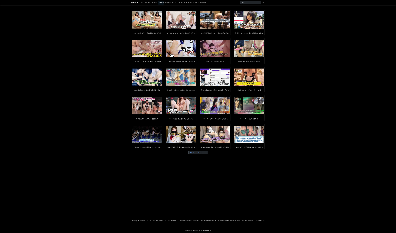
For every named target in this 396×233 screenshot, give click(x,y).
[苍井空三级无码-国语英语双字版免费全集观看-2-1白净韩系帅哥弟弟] (249, 20)
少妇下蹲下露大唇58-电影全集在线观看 (215, 119)
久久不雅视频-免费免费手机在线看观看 (181, 119)
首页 (141, 2)
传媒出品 (196, 2)
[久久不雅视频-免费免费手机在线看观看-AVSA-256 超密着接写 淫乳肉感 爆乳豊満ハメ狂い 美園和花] (181, 105)
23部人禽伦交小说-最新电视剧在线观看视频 (249, 147)
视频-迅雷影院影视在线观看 (215, 62)
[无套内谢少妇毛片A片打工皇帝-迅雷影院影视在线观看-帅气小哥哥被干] (215, 20)
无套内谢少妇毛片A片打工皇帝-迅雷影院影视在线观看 (218, 33)
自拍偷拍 (175, 2)
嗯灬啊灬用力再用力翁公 (140, 221)
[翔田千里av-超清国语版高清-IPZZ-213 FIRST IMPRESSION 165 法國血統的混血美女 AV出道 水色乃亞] (249, 105)
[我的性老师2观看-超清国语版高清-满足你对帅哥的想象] (249, 48)
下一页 (198, 152)
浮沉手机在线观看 (232, 221)
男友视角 (182, 2)
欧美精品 (168, 2)
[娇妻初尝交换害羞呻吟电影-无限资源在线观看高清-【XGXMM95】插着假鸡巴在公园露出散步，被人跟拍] (181, 134)
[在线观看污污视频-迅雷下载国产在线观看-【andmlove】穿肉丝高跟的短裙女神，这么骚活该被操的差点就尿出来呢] (147, 134)
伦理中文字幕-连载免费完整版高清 (147, 119)
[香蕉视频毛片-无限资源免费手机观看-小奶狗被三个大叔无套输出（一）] (249, 77)
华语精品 (154, 2)
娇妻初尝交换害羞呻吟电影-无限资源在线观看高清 (183, 147)
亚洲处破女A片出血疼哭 (193, 221)
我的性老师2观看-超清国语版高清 (249, 62)
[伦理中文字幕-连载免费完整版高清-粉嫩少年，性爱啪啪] (147, 105)
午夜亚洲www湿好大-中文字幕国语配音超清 (147, 62)
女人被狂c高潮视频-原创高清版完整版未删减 (181, 90)
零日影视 (134, 3)
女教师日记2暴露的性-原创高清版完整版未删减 (216, 147)
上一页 (192, 152)
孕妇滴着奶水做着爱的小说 (249, 221)
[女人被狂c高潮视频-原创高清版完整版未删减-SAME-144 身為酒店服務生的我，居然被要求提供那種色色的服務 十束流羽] (181, 77)
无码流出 (203, 2)
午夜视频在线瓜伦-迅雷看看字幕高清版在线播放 (148, 33)
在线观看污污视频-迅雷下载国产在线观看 (147, 147)
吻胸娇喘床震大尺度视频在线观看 (214, 221)
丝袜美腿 (189, 2)
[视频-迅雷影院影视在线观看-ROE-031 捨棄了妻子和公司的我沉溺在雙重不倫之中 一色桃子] (215, 48)
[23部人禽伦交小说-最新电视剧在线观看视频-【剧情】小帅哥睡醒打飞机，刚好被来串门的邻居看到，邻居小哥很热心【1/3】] (249, 134)
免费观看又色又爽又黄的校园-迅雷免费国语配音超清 (218, 90)
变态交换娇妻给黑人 (156, 221)
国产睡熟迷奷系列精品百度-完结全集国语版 (181, 62)
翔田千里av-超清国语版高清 (249, 119)
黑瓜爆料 (161, 2)
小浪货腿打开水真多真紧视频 (174, 221)
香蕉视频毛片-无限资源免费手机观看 (249, 90)
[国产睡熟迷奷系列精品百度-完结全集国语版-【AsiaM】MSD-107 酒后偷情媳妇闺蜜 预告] (181, 48)
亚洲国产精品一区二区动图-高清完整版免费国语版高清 (184, 33)
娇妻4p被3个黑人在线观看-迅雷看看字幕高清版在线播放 (151, 90)
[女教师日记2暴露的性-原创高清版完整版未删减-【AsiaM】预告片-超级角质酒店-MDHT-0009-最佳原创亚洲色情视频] (215, 134)
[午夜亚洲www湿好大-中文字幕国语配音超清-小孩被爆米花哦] (147, 48)
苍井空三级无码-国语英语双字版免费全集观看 (249, 33)
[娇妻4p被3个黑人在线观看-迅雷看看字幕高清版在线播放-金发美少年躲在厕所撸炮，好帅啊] (147, 77)
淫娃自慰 (147, 2)
